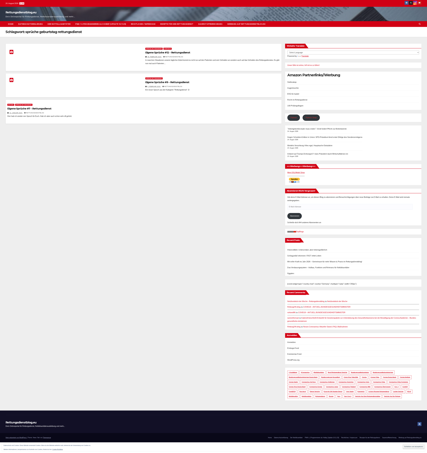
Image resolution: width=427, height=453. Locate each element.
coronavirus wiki (365, 387)
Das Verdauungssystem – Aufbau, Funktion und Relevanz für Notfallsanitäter (318, 267)
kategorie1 (361, 391)
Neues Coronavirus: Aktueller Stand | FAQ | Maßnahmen (325, 327)
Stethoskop (291, 82)
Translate (305, 56)
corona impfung (405, 377)
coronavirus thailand (349, 387)
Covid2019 (292, 391)
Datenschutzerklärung (30, 24)
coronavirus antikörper (327, 382)
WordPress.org (293, 360)
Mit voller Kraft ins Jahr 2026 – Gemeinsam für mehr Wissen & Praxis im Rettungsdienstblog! (324, 262)
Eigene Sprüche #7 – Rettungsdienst (29, 108)
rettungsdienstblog (174, 57)
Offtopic (11, 104)
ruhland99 (291, 312)
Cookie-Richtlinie (57, 449)
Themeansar (47, 437)
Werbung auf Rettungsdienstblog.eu (246, 24)
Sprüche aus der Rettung (392, 396)
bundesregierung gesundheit (330, 377)
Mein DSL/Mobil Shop (296, 173)
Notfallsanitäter (306, 396)
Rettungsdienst (320, 396)
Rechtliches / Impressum (143, 24)
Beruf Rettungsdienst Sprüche (337, 372)
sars (338, 396)
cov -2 (396, 387)
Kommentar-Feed (294, 354)
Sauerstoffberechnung (210, 24)
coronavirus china (379, 382)
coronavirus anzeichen (346, 382)
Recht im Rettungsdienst (297, 100)
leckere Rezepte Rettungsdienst (378, 391)
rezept (331, 396)
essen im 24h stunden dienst (333, 391)
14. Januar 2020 (16, 113)
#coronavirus (305, 372)
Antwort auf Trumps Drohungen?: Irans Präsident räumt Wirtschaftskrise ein (317, 154)
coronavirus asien (363, 382)
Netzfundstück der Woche (337, 301)
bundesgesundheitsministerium (383, 372)
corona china (375, 377)
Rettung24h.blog (293, 307)
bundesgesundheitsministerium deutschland (303, 377)
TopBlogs (300, 232)
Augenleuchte (293, 88)
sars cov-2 (347, 396)
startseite (167, 48)
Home (10, 24)
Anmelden (291, 342)
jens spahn (350, 391)
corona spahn (293, 382)
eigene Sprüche (315, 391)
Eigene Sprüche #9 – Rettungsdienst (167, 82)
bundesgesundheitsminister (360, 372)
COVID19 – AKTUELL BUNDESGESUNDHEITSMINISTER (326, 307)
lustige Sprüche (398, 391)
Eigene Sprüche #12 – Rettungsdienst (167, 52)
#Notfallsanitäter (318, 372)
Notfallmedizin (293, 396)
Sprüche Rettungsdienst (154, 48)
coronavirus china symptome (398, 382)
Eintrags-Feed (293, 348)
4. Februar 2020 (154, 86)
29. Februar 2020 (154, 57)
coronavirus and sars (309, 382)
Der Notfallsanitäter (59, 24)
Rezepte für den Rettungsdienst (176, 24)
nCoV (409, 391)
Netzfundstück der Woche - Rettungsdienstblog (305, 301)
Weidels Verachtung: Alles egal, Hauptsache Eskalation (309, 145)
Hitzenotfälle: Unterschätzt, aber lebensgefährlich (307, 250)
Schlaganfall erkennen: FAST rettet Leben (304, 256)
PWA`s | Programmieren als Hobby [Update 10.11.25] (100, 24)
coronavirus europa (315, 387)
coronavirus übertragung (382, 387)
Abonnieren (294, 216)
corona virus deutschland (297, 387)
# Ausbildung (293, 372)
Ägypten (290, 273)
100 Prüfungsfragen (295, 106)
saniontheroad (293, 318)
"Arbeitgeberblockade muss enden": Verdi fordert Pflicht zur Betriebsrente (317, 129)
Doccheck (302, 391)
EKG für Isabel (293, 94)
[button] (420, 24)
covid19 (405, 387)
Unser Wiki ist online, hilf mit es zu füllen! (303, 65)
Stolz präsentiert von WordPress (16, 437)
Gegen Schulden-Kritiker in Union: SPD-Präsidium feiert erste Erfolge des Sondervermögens (324, 137)
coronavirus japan (332, 387)
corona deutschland (389, 377)
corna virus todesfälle (351, 377)
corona (364, 377)
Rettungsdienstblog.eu (21, 12)
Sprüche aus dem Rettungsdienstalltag (367, 396)
